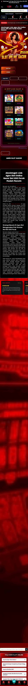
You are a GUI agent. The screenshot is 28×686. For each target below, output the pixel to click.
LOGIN (8, 72)
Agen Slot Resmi (15, 203)
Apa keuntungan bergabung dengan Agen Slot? (14, 664)
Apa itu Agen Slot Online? (9, 659)
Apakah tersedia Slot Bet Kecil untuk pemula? (12, 674)
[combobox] (14, 10)
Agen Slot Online (21, 186)
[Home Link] (9, 6)
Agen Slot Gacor (14, 158)
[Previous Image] (2, 47)
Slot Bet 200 (22, 232)
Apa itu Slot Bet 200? (8, 669)
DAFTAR (8, 68)
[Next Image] (25, 47)
